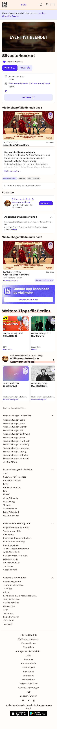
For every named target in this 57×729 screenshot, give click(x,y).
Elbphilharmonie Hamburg (16, 527)
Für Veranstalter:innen (28, 639)
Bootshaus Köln (11, 545)
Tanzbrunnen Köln (12, 531)
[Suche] (41, 4)
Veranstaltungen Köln (13, 430)
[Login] (47, 4)
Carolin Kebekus (11, 602)
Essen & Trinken (11, 515)
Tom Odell (7, 624)
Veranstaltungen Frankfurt (16, 441)
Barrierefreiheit (28, 663)
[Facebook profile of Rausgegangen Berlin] (28, 700)
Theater (6, 505)
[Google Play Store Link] (38, 713)
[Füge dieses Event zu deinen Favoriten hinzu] (53, 369)
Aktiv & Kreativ (10, 498)
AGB (28, 692)
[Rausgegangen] (4, 4)
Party (5, 484)
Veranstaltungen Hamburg (16, 444)
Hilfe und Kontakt (28, 635)
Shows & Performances (14, 477)
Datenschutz (28, 679)
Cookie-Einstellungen (28, 687)
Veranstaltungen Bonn (14, 423)
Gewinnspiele (28, 667)
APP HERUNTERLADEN (34, 300)
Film (5, 491)
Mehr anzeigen (11, 171)
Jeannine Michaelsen (13, 585)
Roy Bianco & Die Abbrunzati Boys (19, 595)
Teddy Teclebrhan (11, 599)
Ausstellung (9, 501)
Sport (5, 473)
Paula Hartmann (11, 617)
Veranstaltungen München (16, 455)
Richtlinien (28, 671)
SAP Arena (8, 566)
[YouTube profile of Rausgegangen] (34, 700)
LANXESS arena (10, 559)
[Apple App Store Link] (19, 713)
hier (15, 229)
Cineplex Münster (11, 562)
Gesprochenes (10, 508)
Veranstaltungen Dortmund (16, 434)
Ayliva (6, 592)
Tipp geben (28, 647)
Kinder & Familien (12, 487)
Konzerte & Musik (9, 179)
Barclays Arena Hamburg (15, 555)
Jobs (28, 655)
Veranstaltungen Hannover (16, 448)
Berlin (5, 408)
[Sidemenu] (52, 4)
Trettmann (8, 613)
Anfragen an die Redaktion (28, 651)
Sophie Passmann (12, 581)
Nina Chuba (9, 606)
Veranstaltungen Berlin (14, 420)
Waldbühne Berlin (11, 552)
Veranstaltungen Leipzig (15, 451)
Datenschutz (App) (28, 683)
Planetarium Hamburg (14, 541)
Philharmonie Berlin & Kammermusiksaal (29, 83)
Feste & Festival (11, 512)
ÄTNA (5, 609)
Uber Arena (8, 534)
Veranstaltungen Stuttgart (16, 458)
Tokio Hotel (8, 620)
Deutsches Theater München (17, 538)
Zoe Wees (7, 588)
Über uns (28, 659)
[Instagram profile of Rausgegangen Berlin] (23, 700)
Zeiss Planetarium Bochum (16, 548)
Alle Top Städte (10, 462)
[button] (28, 97)
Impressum (28, 675)
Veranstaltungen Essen (14, 437)
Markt (6, 494)
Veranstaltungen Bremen (15, 426)
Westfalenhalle (10, 569)
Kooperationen (28, 643)
